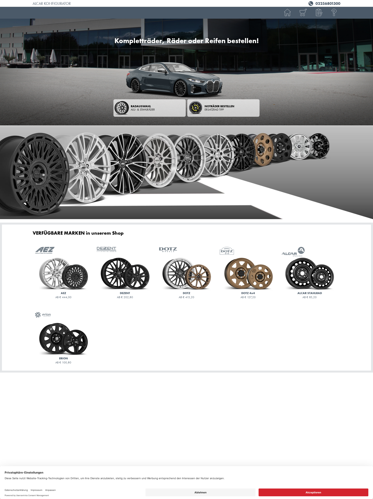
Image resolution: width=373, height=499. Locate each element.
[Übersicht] (303, 13)
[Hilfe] (334, 13)
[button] (318, 13)
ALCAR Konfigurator (52, 3)
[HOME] (287, 13)
